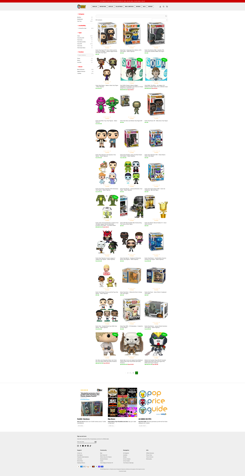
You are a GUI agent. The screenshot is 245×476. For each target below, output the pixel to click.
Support (150, 6)
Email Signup (79, 455)
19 (133, 373)
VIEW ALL (111, 425)
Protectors (103, 6)
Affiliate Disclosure (150, 453)
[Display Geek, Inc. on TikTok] (90, 446)
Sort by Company (126, 458)
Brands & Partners (104, 458)
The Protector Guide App (128, 462)
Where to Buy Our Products (106, 456)
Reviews (138, 6)
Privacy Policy (149, 455)
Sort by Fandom (126, 460)
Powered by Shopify (122, 471)
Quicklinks (125, 455)
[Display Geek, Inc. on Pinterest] (88, 446)
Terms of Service (149, 456)
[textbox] (85, 55)
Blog (144, 6)
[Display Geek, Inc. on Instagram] (78, 446)
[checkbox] (84, 17)
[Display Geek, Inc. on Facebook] (80, 446)
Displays (94, 6)
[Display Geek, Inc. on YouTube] (83, 446)
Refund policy (149, 458)
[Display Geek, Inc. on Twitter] (85, 446)
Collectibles (119, 6)
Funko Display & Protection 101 (106, 462)
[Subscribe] (95, 442)
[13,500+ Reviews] (91, 402)
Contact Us (79, 453)
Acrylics (110, 6)
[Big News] (122, 402)
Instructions (79, 458)
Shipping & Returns (81, 462)
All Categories (126, 453)
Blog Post (142, 425)
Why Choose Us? (103, 455)
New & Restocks (129, 6)
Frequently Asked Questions (83, 456)
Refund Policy (80, 460)
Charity (101, 460)
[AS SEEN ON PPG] (153, 402)
